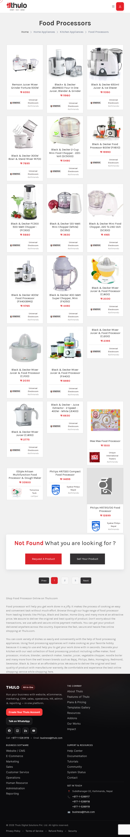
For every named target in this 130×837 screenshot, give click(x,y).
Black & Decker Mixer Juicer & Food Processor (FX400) (65, 373)
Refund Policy (56, 831)
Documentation (77, 756)
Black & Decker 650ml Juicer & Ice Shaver (105, 86)
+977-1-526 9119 (20, 737)
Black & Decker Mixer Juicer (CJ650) (25, 433)
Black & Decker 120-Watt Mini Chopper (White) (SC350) (65, 227)
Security (72, 831)
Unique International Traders (112, 455)
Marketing (12, 761)
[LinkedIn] (25, 730)
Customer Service (17, 772)
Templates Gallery (78, 707)
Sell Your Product (87, 558)
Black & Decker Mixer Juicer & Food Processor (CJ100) (25, 373)
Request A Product (43, 558)
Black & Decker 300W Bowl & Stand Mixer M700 (24, 157)
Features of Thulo (78, 696)
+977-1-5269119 (81, 806)
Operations (13, 777)
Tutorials (72, 761)
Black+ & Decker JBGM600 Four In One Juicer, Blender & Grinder (65, 88)
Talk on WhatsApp (19, 721)
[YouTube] (33, 730)
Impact (71, 729)
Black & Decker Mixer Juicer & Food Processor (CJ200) (105, 333)
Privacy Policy (13, 831)
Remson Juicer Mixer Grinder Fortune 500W (25, 86)
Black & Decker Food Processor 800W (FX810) (105, 146)
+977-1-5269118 (81, 801)
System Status (76, 772)
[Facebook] (9, 730)
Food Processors (98, 31)
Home (25, 31)
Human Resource (17, 783)
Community (74, 766)
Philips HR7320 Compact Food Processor (65, 473)
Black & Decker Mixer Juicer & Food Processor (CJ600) (105, 291)
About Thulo (75, 691)
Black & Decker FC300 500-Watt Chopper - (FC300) (25, 227)
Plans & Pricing (76, 702)
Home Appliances (44, 31)
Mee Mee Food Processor (105, 441)
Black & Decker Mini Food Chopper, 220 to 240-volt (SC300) (105, 227)
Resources (73, 713)
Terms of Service (34, 831)
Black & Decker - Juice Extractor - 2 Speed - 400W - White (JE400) (65, 408)
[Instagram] (17, 730)
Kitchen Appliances (71, 31)
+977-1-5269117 (81, 796)
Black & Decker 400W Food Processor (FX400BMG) (24, 298)
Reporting (12, 793)
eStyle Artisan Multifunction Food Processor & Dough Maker (25, 474)
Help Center (75, 750)
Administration (15, 788)
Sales (9, 766)
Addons (72, 718)
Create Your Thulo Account (24, 712)
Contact (72, 777)
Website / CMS (15, 750)
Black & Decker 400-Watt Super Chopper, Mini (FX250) (65, 298)
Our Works (74, 723)
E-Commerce (14, 756)
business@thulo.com (51, 737)
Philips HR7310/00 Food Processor (105, 509)
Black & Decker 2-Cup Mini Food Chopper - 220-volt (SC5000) (65, 153)
